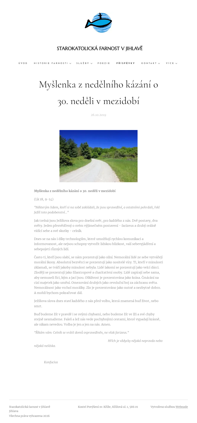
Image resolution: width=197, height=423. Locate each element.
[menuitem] (24, 63)
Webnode (182, 407)
